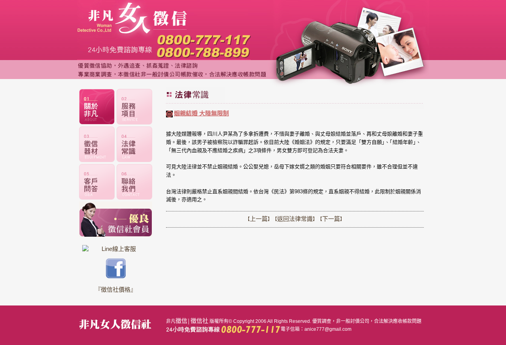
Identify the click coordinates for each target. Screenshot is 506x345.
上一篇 (259, 218)
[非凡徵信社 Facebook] (116, 276)
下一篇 (331, 218)
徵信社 (199, 320)
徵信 (181, 320)
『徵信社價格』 (115, 289)
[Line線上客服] (115, 249)
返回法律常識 (295, 218)
